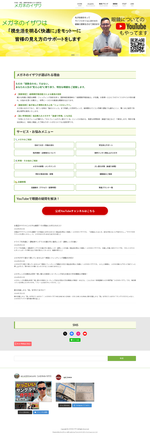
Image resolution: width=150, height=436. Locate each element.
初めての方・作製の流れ (44, 145)
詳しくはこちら (24, 33)
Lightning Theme (74, 432)
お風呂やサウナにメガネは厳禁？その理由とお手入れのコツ (37, 226)
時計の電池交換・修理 (44, 174)
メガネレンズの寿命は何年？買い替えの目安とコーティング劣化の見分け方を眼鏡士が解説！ (51, 274)
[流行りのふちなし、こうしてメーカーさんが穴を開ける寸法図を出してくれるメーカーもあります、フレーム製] (84, 392)
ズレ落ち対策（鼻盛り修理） (105, 166)
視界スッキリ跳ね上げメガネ (105, 153)
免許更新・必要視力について (44, 153)
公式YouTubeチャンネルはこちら (75, 211)
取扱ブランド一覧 (106, 187)
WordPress (63, 432)
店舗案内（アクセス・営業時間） (44, 187)
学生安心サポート (106, 145)
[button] (147, 32)
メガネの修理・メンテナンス (44, 166)
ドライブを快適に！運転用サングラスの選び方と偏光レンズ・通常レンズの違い (45, 242)
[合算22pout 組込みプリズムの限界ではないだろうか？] (65, 392)
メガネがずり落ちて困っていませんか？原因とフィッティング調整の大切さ (44, 258)
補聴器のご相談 (106, 174)
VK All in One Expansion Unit (89, 432)
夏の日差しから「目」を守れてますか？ (30, 290)
